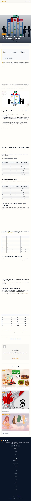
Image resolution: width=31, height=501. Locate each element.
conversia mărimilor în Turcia (24, 293)
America (16, 451)
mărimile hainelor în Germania (10, 232)
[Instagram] (16, 446)
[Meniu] (29, 1)
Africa (16, 454)
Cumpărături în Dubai (16, 463)
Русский (16, 489)
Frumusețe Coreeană (15, 461)
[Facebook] (14, 446)
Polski (16, 482)
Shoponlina (4, 1)
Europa (16, 450)
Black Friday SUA (16, 464)
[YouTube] (19, 446)
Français (16, 476)
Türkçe (16, 473)
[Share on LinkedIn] (15, 339)
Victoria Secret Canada (22, 119)
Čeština (16, 486)
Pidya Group (18, 496)
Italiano (16, 479)
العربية (16, 472)
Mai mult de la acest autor (15, 358)
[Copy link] (20, 339)
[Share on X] (13, 339)
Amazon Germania (15, 460)
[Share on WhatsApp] (18, 339)
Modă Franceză (16, 466)
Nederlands (15, 480)
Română (16, 483)
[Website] (15, 357)
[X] (12, 446)
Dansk (16, 485)
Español (16, 477)
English (16, 470)
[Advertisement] (15, 8)
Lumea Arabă (15, 455)
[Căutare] (25, 1)
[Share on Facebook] (11, 339)
